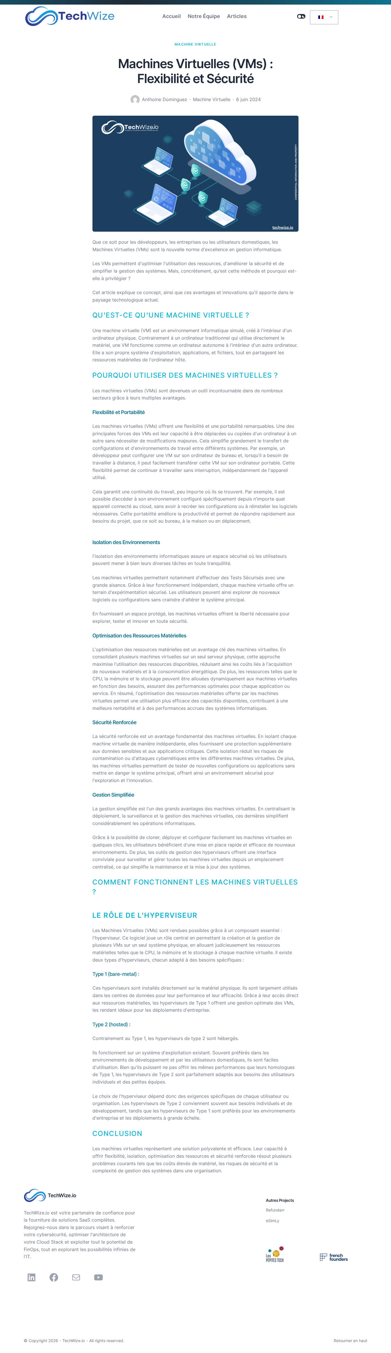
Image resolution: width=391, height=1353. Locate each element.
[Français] (323, 17)
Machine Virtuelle (195, 44)
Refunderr (275, 1210)
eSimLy (272, 1220)
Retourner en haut (350, 1340)
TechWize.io (62, 1195)
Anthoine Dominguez (164, 99)
